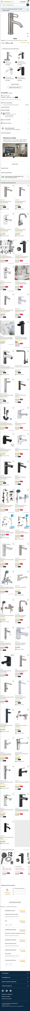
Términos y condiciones (7, 994)
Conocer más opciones (5, 107)
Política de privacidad (6, 998)
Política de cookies (6, 996)
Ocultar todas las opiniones (15, 902)
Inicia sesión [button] (23, 1)
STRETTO (3, 40)
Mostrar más (15, 164)
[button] (15, 5)
